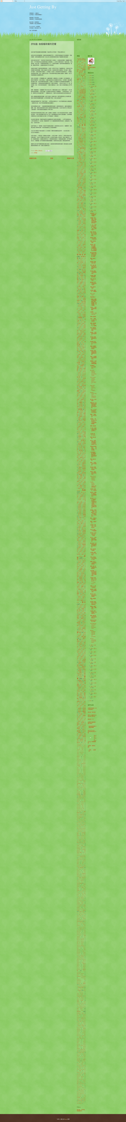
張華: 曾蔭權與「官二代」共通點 (93, 324)
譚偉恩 (79, 726)
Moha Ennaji (80, 974)
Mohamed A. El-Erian (81, 976)
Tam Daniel (79, 1068)
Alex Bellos (81, 748)
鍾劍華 (79, 711)
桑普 (82, 351)
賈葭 (85, 587)
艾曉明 (81, 164)
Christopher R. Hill (80, 808)
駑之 (83, 663)
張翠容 (79, 398)
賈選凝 (79, 589)
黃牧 (79, 537)
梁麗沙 (79, 418)
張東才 (83, 384)
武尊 (81, 288)
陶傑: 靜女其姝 (93, 437)
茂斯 (81, 326)
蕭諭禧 (79, 687)
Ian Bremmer (83, 866)
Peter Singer (80, 1008)
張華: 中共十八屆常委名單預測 (93, 563)
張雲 (79, 392)
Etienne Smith (83, 842)
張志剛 (83, 379)
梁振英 (81, 412)
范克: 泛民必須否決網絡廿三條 (93, 558)
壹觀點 (80, 503)
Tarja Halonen (83, 1069)
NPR (85, 996)
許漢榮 (79, 434)
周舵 (83, 245)
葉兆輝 (82, 573)
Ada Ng (82, 743)
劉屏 (85, 612)
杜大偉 (81, 226)
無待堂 (79, 513)
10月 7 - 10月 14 (93, 128)
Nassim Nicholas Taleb (81, 988)
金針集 (84, 292)
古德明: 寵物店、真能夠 (93, 291)
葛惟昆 (84, 583)
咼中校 (79, 305)
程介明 (79, 515)
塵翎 (81, 594)
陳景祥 (78, 473)
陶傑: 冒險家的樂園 (93, 549)
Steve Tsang (81, 1062)
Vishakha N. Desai (80, 1087)
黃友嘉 (84, 530)
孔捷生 (84, 98)
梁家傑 (81, 410)
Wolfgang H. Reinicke (80, 1091)
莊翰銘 (83, 426)
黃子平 (83, 527)
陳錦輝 (84, 482)
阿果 (78, 296)
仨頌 (83, 119)
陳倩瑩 (84, 461)
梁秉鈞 (84, 408)
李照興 (78, 219)
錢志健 (78, 690)
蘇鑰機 (84, 736)
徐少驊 (78, 344)
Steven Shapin (80, 1063)
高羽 (82, 367)
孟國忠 (81, 250)
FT (83, 843)
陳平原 (84, 453)
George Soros (79, 846)
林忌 (82, 269)
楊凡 (78, 559)
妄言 (85, 145)
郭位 (78, 440)
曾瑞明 (79, 506)
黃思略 (82, 539)
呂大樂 (80, 196)
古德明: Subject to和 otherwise (93, 313)
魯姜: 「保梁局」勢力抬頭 (93, 415)
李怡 (84, 209)
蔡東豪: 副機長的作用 (93, 262)
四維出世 (84, 128)
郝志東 (84, 358)
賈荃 (82, 587)
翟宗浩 (78, 600)
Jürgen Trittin (79, 915)
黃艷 (79, 553)
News (79, 990)
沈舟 (82, 230)
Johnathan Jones (79, 900)
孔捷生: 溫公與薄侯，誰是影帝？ (93, 612)
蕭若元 (81, 683)
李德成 (79, 222)
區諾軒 (81, 370)
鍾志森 (84, 707)
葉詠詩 (81, 579)
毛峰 (83, 106)
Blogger (65, 1119)
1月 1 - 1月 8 (93, 696)
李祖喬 (81, 213)
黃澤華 (81, 550)
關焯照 (78, 731)
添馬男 (84, 419)
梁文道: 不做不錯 (91, 712)
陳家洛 (84, 463)
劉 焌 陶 (78, 611)
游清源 (84, 510)
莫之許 (82, 427)
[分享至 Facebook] (50, 151)
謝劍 (78, 705)
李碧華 (84, 219)
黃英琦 (84, 540)
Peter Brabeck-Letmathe (81, 1005)
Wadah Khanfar (81, 1090)
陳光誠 (82, 456)
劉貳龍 (78, 618)
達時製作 (81, 590)
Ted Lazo (84, 1072)
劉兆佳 (83, 611)
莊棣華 (84, 425)
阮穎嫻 (78, 238)
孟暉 (85, 250)
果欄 (78, 288)
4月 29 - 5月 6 (93, 207)
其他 (79, 240)
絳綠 (83, 517)
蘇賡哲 (79, 736)
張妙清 (79, 379)
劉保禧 (81, 612)
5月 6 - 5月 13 (93, 203)
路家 (83, 589)
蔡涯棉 (80, 644)
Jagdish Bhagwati (82, 877)
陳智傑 (80, 474)
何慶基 (82, 175)
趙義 (79, 608)
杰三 (85, 259)
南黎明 (84, 303)
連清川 (80, 437)
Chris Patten (83, 801)
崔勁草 (84, 371)
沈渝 (83, 233)
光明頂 (80, 138)
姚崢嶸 (80, 309)
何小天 (79, 168)
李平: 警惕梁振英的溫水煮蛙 (93, 329)
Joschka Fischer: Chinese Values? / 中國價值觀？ (93, 484)
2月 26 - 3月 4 (93, 669)
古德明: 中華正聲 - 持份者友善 (93, 526)
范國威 (84, 327)
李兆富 (81, 206)
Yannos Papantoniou (80, 1093)
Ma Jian (82, 938)
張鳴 (83, 398)
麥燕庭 (81, 496)
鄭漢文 (84, 662)
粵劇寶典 (80, 571)
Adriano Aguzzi (83, 746)
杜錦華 (84, 227)
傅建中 (80, 498)
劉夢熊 (79, 621)
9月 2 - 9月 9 (93, 144)
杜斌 (80, 227)
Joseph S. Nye (81, 911)
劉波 (77, 612)
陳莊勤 (79, 471)
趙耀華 (82, 608)
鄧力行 (81, 646)
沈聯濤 (78, 234)
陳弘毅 (79, 454)
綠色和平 (82, 599)
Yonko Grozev (79, 1094)
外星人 (79, 130)
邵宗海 (81, 290)
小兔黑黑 (81, 86)
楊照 (83, 565)
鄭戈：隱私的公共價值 (93, 518)
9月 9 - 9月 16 (93, 141)
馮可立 (80, 524)
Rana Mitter (79, 1014)
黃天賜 (79, 531)
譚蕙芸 (78, 728)
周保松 (84, 244)
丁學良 (80, 82)
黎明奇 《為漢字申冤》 (81, 667)
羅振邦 (78, 722)
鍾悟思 (79, 709)
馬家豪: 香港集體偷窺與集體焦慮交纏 (93, 352)
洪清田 (84, 315)
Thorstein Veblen (80, 1079)
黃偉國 (79, 544)
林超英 (82, 281)
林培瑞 (81, 278)
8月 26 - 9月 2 (93, 148)
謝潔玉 (81, 705)
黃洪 (81, 540)
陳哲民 (79, 463)
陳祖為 (83, 464)
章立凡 (78, 495)
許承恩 (78, 432)
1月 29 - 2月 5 (93, 683)
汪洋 (79, 229)
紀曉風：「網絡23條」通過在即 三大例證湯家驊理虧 (93, 421)
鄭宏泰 (79, 655)
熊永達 (79, 597)
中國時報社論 (82, 92)
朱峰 (77, 152)
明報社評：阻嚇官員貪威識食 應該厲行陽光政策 (93, 405)
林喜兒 (82, 279)
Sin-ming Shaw (81, 1052)
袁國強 (78, 355)
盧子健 (79, 675)
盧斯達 (79, 680)
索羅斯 (79, 354)
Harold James (83, 856)
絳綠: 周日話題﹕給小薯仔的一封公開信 (93, 233)
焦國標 (84, 513)
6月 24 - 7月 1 (93, 179)
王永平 (80, 109)
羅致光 (83, 721)
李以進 (78, 203)
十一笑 (79, 83)
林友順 (79, 265)
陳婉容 (80, 467)
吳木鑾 (80, 186)
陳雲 (81, 475)
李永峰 (78, 205)
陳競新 (80, 487)
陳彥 (82, 460)
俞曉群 (84, 297)
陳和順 (81, 457)
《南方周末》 (79, 64)
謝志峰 (80, 702)
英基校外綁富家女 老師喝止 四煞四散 (93, 448)
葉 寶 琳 (82, 572)
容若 (82, 341)
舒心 (81, 519)
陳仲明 (78, 456)
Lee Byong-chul (81, 928)
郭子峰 (79, 439)
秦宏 (80, 353)
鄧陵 (83, 649)
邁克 (80, 707)
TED (80, 1070)
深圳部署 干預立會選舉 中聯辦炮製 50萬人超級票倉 (93, 573)
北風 (82, 122)
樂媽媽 (84, 627)
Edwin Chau (83, 838)
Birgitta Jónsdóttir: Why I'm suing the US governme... (93, 633)
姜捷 (85, 309)
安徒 (82, 147)
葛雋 (79, 585)
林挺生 (82, 276)
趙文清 (82, 604)
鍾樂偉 (84, 711)
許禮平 (84, 434)
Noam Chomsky (80, 993)
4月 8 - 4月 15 (93, 648)
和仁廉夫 (79, 248)
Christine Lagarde (80, 804)
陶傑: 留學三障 (93, 259)
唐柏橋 (84, 334)
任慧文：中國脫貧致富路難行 (93, 308)
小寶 (78, 89)
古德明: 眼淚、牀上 (92, 434)
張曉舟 (81, 401)
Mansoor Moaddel (80, 941)
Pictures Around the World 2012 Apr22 (93, 640)
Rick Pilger (80, 1021)
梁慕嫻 (80, 416)
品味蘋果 (84, 305)
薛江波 (79, 700)
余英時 (84, 182)
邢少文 (81, 236)
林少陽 (80, 266)
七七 (85, 82)
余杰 (79, 181)
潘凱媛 (84, 634)
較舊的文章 (70, 158)
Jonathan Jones (80, 903)
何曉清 (81, 176)
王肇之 (80, 116)
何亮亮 (81, 171)
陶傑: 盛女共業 (93, 459)
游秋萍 (80, 510)
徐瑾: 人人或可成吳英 (93, 586)
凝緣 (80, 672)
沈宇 (82, 229)
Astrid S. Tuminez (80, 777)
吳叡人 (84, 193)
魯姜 (78, 665)
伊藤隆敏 (84, 137)
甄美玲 (78, 599)
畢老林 (80, 420)
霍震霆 (81, 693)
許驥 (85, 436)
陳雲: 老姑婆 (93, 426)
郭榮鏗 (79, 444)
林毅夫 (80, 283)
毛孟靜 (78, 106)
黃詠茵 (78, 548)
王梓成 (83, 113)
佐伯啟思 (80, 165)
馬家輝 (78, 363)
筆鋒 (80, 517)
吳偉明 (80, 190)
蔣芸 (83, 645)
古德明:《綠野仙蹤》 (91, 746)
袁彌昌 (81, 357)
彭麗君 (84, 503)
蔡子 (81, 638)
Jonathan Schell (79, 904)
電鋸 (78, 594)
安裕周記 (83, 148)
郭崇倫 (79, 443)
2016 (90, 75)
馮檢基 (79, 527)
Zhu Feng (82, 1101)
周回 (85, 243)
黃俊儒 (83, 537)
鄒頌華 (81, 592)
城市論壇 (80, 306)
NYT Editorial (81, 997)
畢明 (85, 420)
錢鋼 (83, 691)
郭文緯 (83, 439)
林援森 (78, 281)
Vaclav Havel (79, 1084)
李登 (79, 217)
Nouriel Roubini (80, 996)
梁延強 (80, 408)
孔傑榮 (81, 99)
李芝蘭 (81, 210)
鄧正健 (84, 648)
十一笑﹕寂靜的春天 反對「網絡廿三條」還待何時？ (93, 227)
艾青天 (81, 162)
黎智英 (84, 669)
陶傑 (84, 490)
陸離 (83, 493)
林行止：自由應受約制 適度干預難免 (93, 539)
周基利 (79, 245)
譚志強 (84, 725)
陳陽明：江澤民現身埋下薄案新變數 (93, 362)
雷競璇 (83, 593)
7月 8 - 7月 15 (93, 172)
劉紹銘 (82, 617)
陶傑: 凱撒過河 (93, 599)
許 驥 (81, 429)
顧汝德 (81, 740)
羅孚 (85, 719)
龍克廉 (81, 695)
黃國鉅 (80, 546)
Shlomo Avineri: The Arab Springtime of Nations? (93, 395)
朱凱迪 (81, 152)
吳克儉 (84, 186)
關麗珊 (79, 732)
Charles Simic (79, 798)
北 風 (82, 120)
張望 (83, 389)
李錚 (82, 224)
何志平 (78, 169)
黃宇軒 (84, 533)
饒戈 (82, 738)
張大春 (78, 377)
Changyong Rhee (81, 797)
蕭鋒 (85, 686)
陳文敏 (80, 450)
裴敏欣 (82, 600)
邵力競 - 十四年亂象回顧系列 (81, 1110)
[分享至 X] (49, 151)
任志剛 (84, 135)
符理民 (83, 422)
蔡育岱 (82, 641)
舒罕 (85, 519)
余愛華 (79, 183)
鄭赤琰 (82, 656)
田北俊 (78, 133)
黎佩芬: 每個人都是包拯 (93, 238)
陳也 (82, 446)
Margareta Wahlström (80, 945)
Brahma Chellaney (82, 795)
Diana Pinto (80, 831)
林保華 (82, 273)
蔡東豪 (78, 641)
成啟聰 (80, 151)
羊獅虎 (79, 161)
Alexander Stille (80, 749)
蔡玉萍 (83, 639)
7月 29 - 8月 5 (93, 162)
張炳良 (78, 385)
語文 (84, 602)
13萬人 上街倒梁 (92, 750)
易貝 (81, 259)
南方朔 (84, 302)
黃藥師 (80, 551)
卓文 (82, 240)
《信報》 (82, 62)
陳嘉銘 (80, 478)
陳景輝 (84, 473)
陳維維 (79, 480)
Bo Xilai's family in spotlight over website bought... (93, 373)
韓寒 (81, 714)
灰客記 (84, 157)
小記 (80, 88)
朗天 (85, 350)
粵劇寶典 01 (93, 297)
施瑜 (82, 312)
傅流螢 (84, 498)
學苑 (85, 673)
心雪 (82, 100)
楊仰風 (79, 561)
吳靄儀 (84, 195)
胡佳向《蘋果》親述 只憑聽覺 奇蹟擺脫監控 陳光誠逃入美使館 (93, 247)
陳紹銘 (84, 470)
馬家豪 (82, 361)
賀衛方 (83, 520)
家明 (83, 340)
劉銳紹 (78, 622)
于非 (78, 85)
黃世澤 (84, 532)
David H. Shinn (81, 821)
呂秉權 (82, 198)
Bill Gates (80, 788)
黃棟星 (83, 547)
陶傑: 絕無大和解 (93, 287)
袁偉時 (83, 354)
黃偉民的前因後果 (82, 543)
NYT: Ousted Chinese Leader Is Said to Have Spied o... (93, 380)
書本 (78, 350)
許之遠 (84, 429)
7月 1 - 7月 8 (93, 176)
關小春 (79, 729)
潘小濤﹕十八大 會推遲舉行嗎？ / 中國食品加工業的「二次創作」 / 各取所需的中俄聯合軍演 (93, 503)
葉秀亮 (78, 575)
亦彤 (80, 135)
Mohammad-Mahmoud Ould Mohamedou (81, 979)
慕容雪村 (81, 625)
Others (78, 1001)
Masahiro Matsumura (80, 957)
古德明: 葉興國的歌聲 (93, 276)
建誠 (83, 310)
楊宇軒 (84, 561)
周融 (85, 247)
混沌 (90, 65)
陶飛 (79, 488)
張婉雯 (81, 388)
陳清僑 (80, 470)
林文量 (84, 266)
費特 (79, 520)
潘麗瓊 (78, 636)
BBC (77, 784)
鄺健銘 (84, 715)
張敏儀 (79, 389)
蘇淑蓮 (84, 735)
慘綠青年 (84, 596)
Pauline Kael (83, 1003)
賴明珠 (79, 688)
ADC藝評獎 (79, 745)
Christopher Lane (80, 807)
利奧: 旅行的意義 (93, 279)
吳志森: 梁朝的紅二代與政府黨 (93, 468)
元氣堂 (83, 96)
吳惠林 (80, 193)
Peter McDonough (81, 1007)
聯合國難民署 (83, 698)
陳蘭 (85, 487)
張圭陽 (84, 378)
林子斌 (84, 264)
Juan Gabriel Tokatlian (81, 912)
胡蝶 (82, 324)
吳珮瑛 (82, 189)
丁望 (81, 81)
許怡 (83, 430)
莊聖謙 (79, 426)
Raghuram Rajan (80, 1013)
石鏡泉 (80, 134)
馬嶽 (78, 367)
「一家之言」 (80, 72)
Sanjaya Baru (81, 1037)
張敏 (85, 388)
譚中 (81, 725)
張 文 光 (84, 372)
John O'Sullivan (81, 897)
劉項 (80, 620)
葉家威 (81, 576)
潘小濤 (79, 632)
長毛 (79, 293)
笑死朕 (84, 353)
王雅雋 (81, 114)
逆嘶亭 (80, 358)
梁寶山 (79, 419)
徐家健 (78, 346)
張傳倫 (83, 392)
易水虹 (82, 258)
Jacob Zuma (84, 876)
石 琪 (82, 133)
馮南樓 (84, 524)
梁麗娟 (84, 418)
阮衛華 (83, 237)
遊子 (77, 590)
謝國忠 (83, 704)
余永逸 (84, 178)
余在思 (84, 179)
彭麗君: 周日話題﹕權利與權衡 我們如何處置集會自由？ (93, 220)
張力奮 (79, 375)
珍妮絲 (80, 316)
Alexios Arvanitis (80, 750)
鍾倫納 (79, 708)
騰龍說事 (81, 739)
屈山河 (79, 251)
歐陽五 (84, 628)
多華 (78, 145)
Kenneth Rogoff (80, 921)
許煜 (85, 433)
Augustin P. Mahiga (80, 779)
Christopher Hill (80, 805)
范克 (84, 326)
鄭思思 (81, 658)
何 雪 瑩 (84, 166)
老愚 (83, 161)
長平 (82, 293)
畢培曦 (79, 422)
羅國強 (82, 724)
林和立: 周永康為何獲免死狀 (93, 473)
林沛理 (84, 271)
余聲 (82, 185)
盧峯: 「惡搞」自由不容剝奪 (93, 464)
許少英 (79, 430)
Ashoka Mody (83, 774)
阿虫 (83, 295)
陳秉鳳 (83, 458)
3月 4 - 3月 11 (93, 665)
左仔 (79, 131)
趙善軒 (80, 607)
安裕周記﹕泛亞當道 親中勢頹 (93, 214)
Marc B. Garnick (80, 942)
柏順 (85, 312)
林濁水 (79, 285)
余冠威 (84, 180)
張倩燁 (84, 385)
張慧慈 (78, 399)
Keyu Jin (78, 924)
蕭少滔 (81, 681)
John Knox (84, 896)
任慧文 (79, 137)
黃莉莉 (84, 546)
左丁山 (84, 130)
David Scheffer (81, 825)
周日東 (81, 241)
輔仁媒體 (79, 610)
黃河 (85, 536)
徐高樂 (82, 346)
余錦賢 (78, 185)
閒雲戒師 (81, 522)
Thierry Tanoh (80, 1077)
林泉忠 (82, 275)
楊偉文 (78, 564)
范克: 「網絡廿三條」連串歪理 (93, 320)
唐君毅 (80, 334)
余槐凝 (83, 183)
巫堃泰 (80, 200)
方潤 (85, 103)
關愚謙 (84, 731)
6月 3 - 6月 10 (93, 189)
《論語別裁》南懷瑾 (81, 70)
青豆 (78, 297)
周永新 (80, 243)
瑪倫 (83, 597)
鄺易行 (80, 715)
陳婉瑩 (79, 468)
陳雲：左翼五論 (93, 522)
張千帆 (83, 375)
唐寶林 (78, 337)
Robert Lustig (79, 1027)
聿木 (77, 162)
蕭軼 (82, 686)
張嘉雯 (80, 396)
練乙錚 (84, 637)
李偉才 (84, 215)
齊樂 (83, 610)
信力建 (79, 299)
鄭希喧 (83, 655)
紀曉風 (80, 317)
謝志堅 (84, 702)
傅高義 (79, 499)
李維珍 (80, 220)
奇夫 (83, 248)
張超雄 (84, 391)
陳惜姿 (84, 468)
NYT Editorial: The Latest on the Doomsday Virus (93, 626)
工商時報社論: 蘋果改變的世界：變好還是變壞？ (93, 454)
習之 (78, 423)
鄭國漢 (79, 661)
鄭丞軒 (84, 654)
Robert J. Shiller (81, 1025)
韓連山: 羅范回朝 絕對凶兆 (93, 607)
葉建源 (82, 575)
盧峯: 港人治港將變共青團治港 (93, 567)
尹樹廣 (84, 95)
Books (84, 794)
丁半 (82, 79)
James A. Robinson (80, 880)
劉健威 (78, 615)
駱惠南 (80, 694)
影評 (78, 625)
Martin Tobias (83, 955)
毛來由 (82, 105)
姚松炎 (82, 308)
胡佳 (85, 322)
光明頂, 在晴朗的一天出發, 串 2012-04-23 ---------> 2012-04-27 (93, 580)
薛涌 (83, 700)
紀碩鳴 (84, 316)
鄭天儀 (81, 652)
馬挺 (79, 364)
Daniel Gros (82, 814)
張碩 (85, 396)
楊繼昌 (81, 568)
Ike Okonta (79, 869)
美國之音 (81, 319)
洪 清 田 (84, 313)
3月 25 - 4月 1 (93, 655)
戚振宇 (81, 403)
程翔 (84, 515)
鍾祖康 (84, 709)
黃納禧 (79, 541)
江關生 (84, 155)
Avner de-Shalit (79, 780)
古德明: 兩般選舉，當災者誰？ (92, 722)
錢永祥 (83, 688)
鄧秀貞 (79, 649)
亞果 (82, 238)
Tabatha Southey (81, 1066)
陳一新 (78, 446)
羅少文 (78, 718)
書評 (81, 350)
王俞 (79, 113)
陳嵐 (83, 471)
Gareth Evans (80, 845)
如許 (81, 145)
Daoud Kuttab (79, 817)
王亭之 (84, 112)
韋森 (77, 330)
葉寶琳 (80, 583)
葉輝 (82, 582)
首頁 (51, 158)
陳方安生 (81, 451)
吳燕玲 (79, 195)
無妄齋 (84, 512)
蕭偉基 (83, 684)
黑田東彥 (78, 554)
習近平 (81, 423)
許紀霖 (80, 433)
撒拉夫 (80, 627)
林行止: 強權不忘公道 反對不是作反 (92, 715)
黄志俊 (83, 553)
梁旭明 (81, 406)
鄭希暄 (78, 656)
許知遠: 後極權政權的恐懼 (93, 338)
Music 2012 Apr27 (92, 294)
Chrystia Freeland (80, 810)
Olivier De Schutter (80, 998)
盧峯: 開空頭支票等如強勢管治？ (93, 617)
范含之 (80, 327)
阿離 (82, 296)
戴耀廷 (80, 697)
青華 (81, 297)
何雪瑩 (82, 174)
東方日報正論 (80, 261)
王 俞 (78, 107)
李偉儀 (80, 216)
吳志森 (80, 188)
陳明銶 (79, 458)
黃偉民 (84, 541)
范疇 (79, 329)
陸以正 (83, 492)
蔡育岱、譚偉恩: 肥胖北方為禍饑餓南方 (93, 494)
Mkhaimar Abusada (80, 973)
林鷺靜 (83, 286)
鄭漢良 (79, 663)
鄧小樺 (80, 648)
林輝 (85, 283)
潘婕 (80, 634)
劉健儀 (82, 615)
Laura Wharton (83, 927)
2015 (90, 77)
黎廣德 (80, 671)
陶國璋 (83, 488)
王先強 (81, 110)
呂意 (81, 199)
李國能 (84, 216)
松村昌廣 (81, 262)
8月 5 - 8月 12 (93, 158)
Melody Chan (79, 959)
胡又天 (83, 320)
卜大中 (83, 83)
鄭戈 (85, 652)
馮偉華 (79, 526)
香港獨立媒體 (79, 333)
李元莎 (79, 202)
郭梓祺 (84, 443)
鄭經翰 (80, 662)
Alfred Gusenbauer (80, 752)
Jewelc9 (81, 891)
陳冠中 (78, 460)
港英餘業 (80, 509)
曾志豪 (84, 505)
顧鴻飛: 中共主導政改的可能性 (93, 283)
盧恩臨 (84, 678)
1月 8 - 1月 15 (93, 693)
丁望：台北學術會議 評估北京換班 (93, 411)
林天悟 (84, 265)
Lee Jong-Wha (79, 929)
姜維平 (79, 310)
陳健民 (84, 466)
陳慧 (82, 481)
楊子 (85, 559)
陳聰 (83, 484)
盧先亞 (80, 676)
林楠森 (81, 282)
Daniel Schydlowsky (80, 815)
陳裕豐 (81, 477)
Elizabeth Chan (81, 839)
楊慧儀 (82, 566)
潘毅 (83, 635)
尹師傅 (80, 95)
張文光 (79, 378)
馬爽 (78, 365)
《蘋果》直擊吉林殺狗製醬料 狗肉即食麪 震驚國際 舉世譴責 (93, 302)
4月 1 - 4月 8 (93, 652)
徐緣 (78, 348)
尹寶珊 (79, 96)
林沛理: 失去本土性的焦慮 (93, 343)
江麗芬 (79, 157)
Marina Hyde (79, 946)
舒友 (78, 519)
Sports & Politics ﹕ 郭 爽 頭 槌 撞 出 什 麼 (92, 731)
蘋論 (79, 738)
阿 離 (80, 295)
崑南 (80, 371)
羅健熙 (78, 724)
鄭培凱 (84, 661)
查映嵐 (79, 313)
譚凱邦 (83, 726)
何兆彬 (83, 168)
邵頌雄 (80, 292)
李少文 (83, 202)
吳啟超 (81, 192)
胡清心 (78, 324)
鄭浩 (80, 659)
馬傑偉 (82, 365)
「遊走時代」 (83, 75)
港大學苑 (84, 507)
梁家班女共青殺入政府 (93, 620)
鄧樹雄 (82, 651)
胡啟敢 (83, 323)
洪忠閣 (79, 315)
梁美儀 (80, 409)
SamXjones (84, 1035)
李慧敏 (79, 223)
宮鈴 (80, 340)
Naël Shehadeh (83, 986)
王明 (81, 112)
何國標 (80, 172)
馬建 (79, 361)
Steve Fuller (84, 1060)
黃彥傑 (78, 539)
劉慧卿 (83, 621)
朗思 (79, 351)
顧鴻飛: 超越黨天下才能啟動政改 (93, 603)
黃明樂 (81, 536)
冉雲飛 (78, 120)
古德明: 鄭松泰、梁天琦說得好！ (92, 708)
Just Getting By (43, 7)
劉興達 (84, 622)
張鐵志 (80, 402)
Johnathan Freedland (80, 898)
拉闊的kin (84, 251)
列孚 (85, 138)
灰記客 (80, 158)
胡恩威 (79, 323)
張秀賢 (82, 381)
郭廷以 (83, 440)
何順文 (78, 175)
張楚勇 (78, 394)
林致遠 (78, 276)
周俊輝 (79, 244)
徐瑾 (83, 347)
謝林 (79, 704)
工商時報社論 (82, 90)
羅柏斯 (79, 721)
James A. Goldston (81, 879)
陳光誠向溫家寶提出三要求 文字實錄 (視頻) (93, 254)
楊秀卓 (79, 562)
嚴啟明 (81, 733)
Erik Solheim (79, 841)
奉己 (78, 250)
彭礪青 (79, 505)
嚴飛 (83, 732)
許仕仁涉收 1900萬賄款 (93, 530)
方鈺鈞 (81, 103)
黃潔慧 (82, 548)
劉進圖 (82, 618)
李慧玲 (84, 222)
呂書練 (78, 199)
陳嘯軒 (78, 481)
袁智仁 (82, 355)
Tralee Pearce (82, 1083)
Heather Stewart (79, 859)
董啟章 (78, 586)
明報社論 (81, 257)
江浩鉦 (84, 154)
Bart (83, 783)
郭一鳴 (84, 437)
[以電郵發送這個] (46, 151)
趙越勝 (84, 607)
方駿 (79, 105)
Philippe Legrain (80, 1010)
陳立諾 (83, 454)
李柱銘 (80, 212)
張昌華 (84, 382)
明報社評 (81, 254)
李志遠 (78, 209)
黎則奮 (80, 669)
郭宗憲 (80, 442)
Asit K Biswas (81, 776)
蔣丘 (80, 645)
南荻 (81, 303)
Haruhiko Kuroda (81, 857)
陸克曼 (80, 493)
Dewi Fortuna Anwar (82, 829)
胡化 (81, 322)
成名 (85, 149)
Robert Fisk (83, 1024)
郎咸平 (83, 329)
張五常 (84, 377)
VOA (77, 1089)
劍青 (83, 624)
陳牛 (81, 453)
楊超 (80, 565)
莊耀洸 (78, 427)
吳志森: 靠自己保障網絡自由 (93, 272)
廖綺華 (79, 596)
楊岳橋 (83, 562)
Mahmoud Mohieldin (80, 939)
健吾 (81, 368)
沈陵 (80, 233)
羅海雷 (82, 722)
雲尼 (82, 523)
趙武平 (81, 605)
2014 (90, 80)
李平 (82, 203)
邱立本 (79, 289)
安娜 (79, 147)
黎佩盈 (78, 666)
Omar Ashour (80, 1000)
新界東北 (80, 556)
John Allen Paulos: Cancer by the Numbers (92, 388)
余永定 (80, 178)
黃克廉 (79, 534)
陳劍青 (83, 480)
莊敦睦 (80, 425)
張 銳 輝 (84, 374)
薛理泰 (78, 701)
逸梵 (78, 522)
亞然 (85, 238)
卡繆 (80, 123)
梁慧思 (84, 416)
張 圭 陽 (79, 374)
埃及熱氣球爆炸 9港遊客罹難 (92, 727)
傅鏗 (81, 502)
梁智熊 (81, 415)
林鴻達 (84, 285)
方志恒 (80, 102)
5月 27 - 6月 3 (93, 193)
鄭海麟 (84, 659)
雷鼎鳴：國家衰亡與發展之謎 (93, 590)
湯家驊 (80, 512)
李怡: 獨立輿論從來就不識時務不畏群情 (93, 266)
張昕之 (79, 384)
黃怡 (77, 536)
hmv (83, 863)
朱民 (83, 151)
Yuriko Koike (83, 1099)
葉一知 (78, 573)
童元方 (80, 516)
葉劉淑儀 (81, 580)
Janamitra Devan (80, 881)
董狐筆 (83, 585)
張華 (78, 391)
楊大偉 (81, 559)
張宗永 (80, 382)
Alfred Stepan (80, 753)
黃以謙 (80, 533)
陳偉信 (78, 466)
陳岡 (85, 457)
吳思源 (78, 189)
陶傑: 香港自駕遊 (93, 241)
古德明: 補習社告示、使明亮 (93, 553)
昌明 (79, 252)
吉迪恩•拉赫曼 (80, 140)
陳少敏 (81, 449)
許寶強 (79, 436)
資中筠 (78, 587)
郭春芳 (84, 442)
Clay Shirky (79, 811)
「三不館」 (79, 73)
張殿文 (82, 394)
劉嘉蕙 (84, 620)
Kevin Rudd (82, 922)
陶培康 (78, 490)
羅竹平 (81, 719)
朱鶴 (85, 152)
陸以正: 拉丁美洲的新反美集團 (93, 595)
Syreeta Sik (84, 1065)
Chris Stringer (81, 803)
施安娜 (78, 312)
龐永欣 (83, 717)
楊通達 (82, 564)
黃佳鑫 (83, 534)
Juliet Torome (81, 914)
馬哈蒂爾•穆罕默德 (82, 360)
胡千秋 (78, 322)
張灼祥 (78, 381)
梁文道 (80, 405)
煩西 (85, 569)
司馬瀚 (82, 127)
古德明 (82, 125)
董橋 (82, 586)
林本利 (79, 268)
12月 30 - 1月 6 (93, 87)
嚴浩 (78, 733)
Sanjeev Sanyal (79, 1038)
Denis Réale (79, 826)
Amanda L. (79, 755)
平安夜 (83, 131)
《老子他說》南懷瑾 (80, 58)
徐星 (83, 344)
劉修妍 (79, 614)
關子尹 (84, 728)
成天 (81, 149)
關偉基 (83, 729)
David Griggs (83, 819)
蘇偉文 (80, 735)
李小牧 (84, 200)
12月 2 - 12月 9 (93, 100)
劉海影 (83, 614)
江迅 (79, 154)
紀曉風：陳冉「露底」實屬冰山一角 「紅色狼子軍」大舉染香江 (93, 513)
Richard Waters (83, 1020)
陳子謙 (80, 447)
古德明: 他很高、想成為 (93, 489)
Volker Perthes (83, 1089)
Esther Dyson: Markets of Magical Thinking (93, 478)
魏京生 (79, 717)
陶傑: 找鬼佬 (93, 316)
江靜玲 (79, 155)
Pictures (79, 1011)
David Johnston (79, 822)
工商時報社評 (83, 89)
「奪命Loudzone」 (81, 77)
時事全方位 (82, 348)
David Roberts (83, 824)
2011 (90, 700)
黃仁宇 (84, 529)
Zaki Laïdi (80, 1100)
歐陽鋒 (82, 631)
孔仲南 (78, 97)
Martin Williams (81, 956)
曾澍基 (79, 507)
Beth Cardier (83, 787)
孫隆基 (80, 339)
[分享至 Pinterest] (51, 151)
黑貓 (82, 554)
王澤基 (81, 117)
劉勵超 (79, 624)
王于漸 (81, 107)
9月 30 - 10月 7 (93, 131)
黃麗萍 (84, 551)
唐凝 (83, 336)
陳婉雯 (84, 467)
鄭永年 (79, 654)
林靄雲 (79, 286)
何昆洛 (82, 169)
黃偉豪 (84, 544)
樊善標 (79, 628)
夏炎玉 (82, 337)
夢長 (85, 594)
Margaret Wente (80, 943)
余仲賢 (79, 179)
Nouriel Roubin (80, 994)
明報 (83, 252)
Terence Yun (80, 1073)
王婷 (77, 114)
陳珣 (79, 464)
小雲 (83, 88)
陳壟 (77, 485)
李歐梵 (84, 223)
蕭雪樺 (78, 686)
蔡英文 (81, 642)
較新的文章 (32, 158)
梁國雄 (80, 413)
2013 (90, 82)
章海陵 (82, 495)
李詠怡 (83, 217)
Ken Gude (82, 919)
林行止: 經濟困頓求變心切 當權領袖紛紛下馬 (93, 442)
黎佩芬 (82, 665)
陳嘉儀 (84, 478)
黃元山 (80, 530)
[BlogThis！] (47, 151)
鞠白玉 (80, 712)
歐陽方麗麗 (81, 629)
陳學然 (80, 482)
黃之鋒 (78, 529)
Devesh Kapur (83, 828)
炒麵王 (84, 288)
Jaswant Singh (79, 883)
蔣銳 (77, 646)
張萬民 (81, 395)
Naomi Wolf (80, 987)
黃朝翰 (79, 547)
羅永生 (82, 718)
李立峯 (82, 205)
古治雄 (84, 123)
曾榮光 (84, 506)
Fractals (79, 843)
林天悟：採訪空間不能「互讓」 (93, 534)
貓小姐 (84, 687)
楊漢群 (78, 566)
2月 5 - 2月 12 (93, 679)
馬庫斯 (84, 362)
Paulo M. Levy (81, 1004)
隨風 (77, 693)
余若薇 (79, 182)
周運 (77, 247)
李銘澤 (84, 220)
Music (84, 983)
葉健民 (80, 578)
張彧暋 (80, 387)
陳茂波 (80, 461)
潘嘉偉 (79, 635)
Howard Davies (79, 865)
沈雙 (82, 234)
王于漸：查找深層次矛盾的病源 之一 (93, 429)
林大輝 (80, 264)
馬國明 (83, 364)
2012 (90, 84)
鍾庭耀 (84, 708)
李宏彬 (83, 207)
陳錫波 (79, 484)
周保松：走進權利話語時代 (93, 333)
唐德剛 (79, 336)
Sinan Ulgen (79, 1053)
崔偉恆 (79, 372)
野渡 (83, 444)
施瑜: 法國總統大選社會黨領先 (93, 347)
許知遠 (35, 152)
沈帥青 (81, 231)
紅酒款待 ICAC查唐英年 (93, 367)
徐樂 (80, 347)
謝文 (82, 701)
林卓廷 (80, 272)
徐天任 (83, 343)
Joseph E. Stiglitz (81, 910)
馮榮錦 (84, 526)
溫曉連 (80, 569)
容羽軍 (78, 341)
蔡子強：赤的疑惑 (93, 400)
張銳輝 (82, 399)
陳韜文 (81, 485)
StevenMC (78, 1065)
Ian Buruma (80, 867)
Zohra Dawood (79, 1103)
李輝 (79, 224)
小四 (81, 85)
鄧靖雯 (78, 651)
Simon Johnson (83, 1051)
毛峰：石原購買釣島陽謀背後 (93, 358)
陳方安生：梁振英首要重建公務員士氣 (93, 545)
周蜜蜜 (81, 247)
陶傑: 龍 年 (90, 719)
